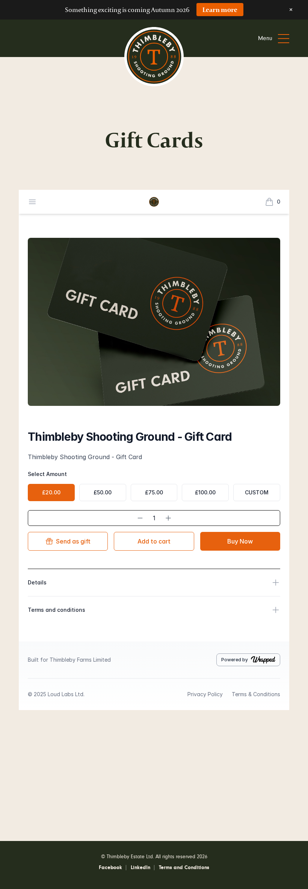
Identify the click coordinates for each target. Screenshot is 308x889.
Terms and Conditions (184, 867)
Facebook (110, 867)
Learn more (219, 9)
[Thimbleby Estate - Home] (154, 58)
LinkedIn (140, 867)
